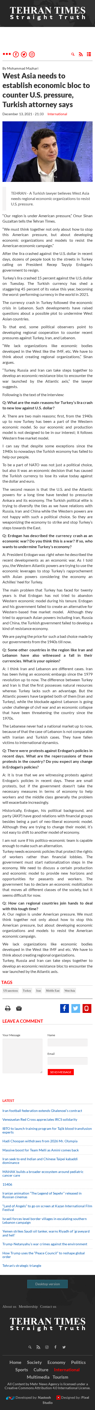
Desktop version (47, 1284)
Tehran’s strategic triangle (21, 1265)
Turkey (27, 990)
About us (9, 1307)
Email (51, 1054)
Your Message (11, 1035)
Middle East (52, 990)
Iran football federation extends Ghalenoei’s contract (42, 1110)
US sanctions (10, 990)
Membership (28, 1307)
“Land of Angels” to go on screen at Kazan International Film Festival (47, 1208)
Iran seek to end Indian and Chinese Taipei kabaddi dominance (40, 1161)
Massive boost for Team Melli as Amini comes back (40, 1150)
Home (15, 1362)
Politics (78, 1362)
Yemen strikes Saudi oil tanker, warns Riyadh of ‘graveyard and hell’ (46, 1233)
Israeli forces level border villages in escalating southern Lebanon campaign (44, 1220)
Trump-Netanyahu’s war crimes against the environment (44, 1244)
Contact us (48, 1307)
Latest (8, 1100)
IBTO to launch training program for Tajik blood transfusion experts (47, 1130)
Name (51, 1035)
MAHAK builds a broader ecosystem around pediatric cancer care (43, 1173)
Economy (57, 1362)
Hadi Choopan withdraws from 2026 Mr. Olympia (39, 1141)
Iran (38, 990)
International (57, 114)
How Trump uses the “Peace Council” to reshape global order (43, 1255)
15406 (7, 1184)
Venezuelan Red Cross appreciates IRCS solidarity (39, 1119)
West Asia (70, 990)
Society (34, 1362)
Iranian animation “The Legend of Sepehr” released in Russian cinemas (42, 1195)
